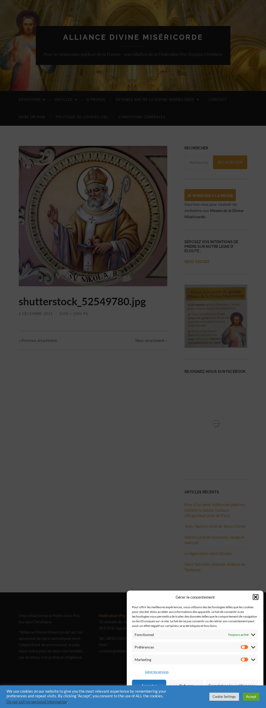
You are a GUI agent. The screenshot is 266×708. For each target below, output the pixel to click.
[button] (255, 597)
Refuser (186, 685)
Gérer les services (157, 672)
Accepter (149, 685)
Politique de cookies (228, 699)
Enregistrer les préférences (232, 685)
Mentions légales (165, 699)
